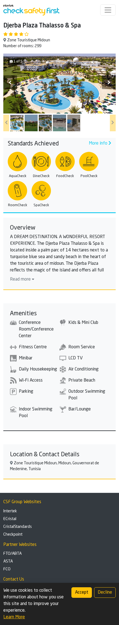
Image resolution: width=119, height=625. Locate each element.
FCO (7, 569)
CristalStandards (17, 527)
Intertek (10, 511)
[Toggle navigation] (108, 10)
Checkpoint (12, 534)
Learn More (14, 617)
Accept (81, 592)
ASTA (8, 561)
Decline (105, 592)
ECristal (9, 519)
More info (98, 143)
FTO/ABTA (12, 554)
